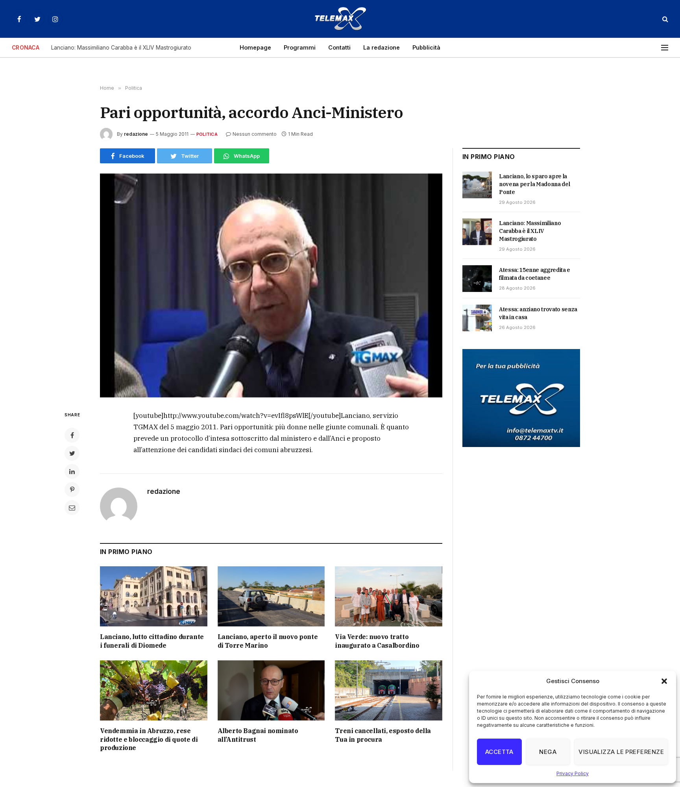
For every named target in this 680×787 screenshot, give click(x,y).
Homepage (255, 47)
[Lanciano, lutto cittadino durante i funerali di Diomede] (153, 596)
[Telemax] (340, 19)
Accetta (499, 752)
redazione (136, 134)
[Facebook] (72, 435)
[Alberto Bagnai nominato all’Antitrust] (271, 690)
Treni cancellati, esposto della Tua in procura (383, 735)
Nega (547, 752)
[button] (664, 681)
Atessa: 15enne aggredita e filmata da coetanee (534, 273)
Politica (207, 134)
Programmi (300, 47)
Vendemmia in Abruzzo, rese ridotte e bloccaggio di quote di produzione (149, 739)
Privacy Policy (572, 773)
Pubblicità (426, 47)
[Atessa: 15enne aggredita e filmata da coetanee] (477, 278)
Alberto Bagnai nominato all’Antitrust (258, 735)
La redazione (381, 47)
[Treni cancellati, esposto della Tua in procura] (388, 690)
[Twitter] (72, 453)
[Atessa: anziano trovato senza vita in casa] (477, 318)
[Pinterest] (72, 489)
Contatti (339, 47)
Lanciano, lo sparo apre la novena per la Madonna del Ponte (534, 184)
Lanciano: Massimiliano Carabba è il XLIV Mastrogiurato (121, 47)
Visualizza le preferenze (621, 752)
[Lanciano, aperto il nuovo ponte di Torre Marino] (271, 596)
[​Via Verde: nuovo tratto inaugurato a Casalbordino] (388, 596)
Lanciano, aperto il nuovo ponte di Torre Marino (268, 641)
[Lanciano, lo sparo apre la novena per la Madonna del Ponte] (477, 185)
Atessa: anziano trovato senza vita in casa (538, 313)
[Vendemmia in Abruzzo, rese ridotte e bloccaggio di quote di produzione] (153, 690)
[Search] (664, 19)
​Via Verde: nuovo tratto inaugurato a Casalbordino (377, 641)
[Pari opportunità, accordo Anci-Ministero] (271, 285)
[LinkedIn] (72, 471)
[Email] (72, 507)
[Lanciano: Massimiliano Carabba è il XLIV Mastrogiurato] (477, 231)
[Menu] (664, 48)
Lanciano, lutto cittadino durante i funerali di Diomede (152, 641)
